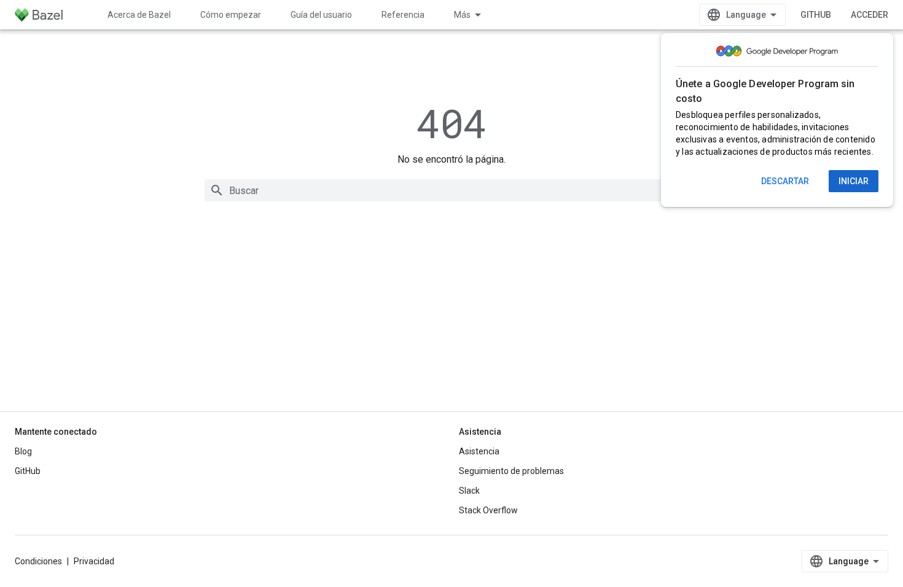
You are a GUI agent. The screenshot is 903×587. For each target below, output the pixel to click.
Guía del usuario (321, 15)
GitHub (815, 15)
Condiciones (38, 561)
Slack (469, 491)
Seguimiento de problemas (511, 471)
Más (462, 15)
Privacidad (94, 561)
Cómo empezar (230, 15)
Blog (23, 451)
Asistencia (479, 451)
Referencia (402, 15)
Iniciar (853, 181)
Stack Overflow (488, 510)
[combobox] (451, 190)
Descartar (785, 181)
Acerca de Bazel (139, 15)
